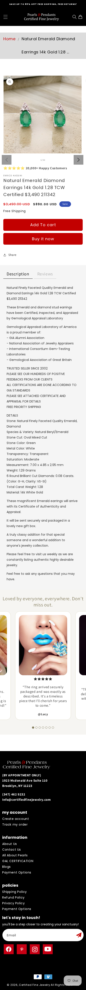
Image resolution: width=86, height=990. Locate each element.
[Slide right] (78, 160)
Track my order (15, 824)
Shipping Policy (14, 892)
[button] (5, 17)
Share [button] (12, 255)
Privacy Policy (13, 903)
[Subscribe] (79, 935)
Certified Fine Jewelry (34, 985)
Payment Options (16, 872)
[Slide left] (6, 160)
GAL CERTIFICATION (17, 861)
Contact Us (11, 849)
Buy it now (43, 239)
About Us (9, 844)
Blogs (6, 866)
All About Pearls (15, 855)
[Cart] (81, 17)
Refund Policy (13, 897)
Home (9, 39)
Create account (15, 819)
